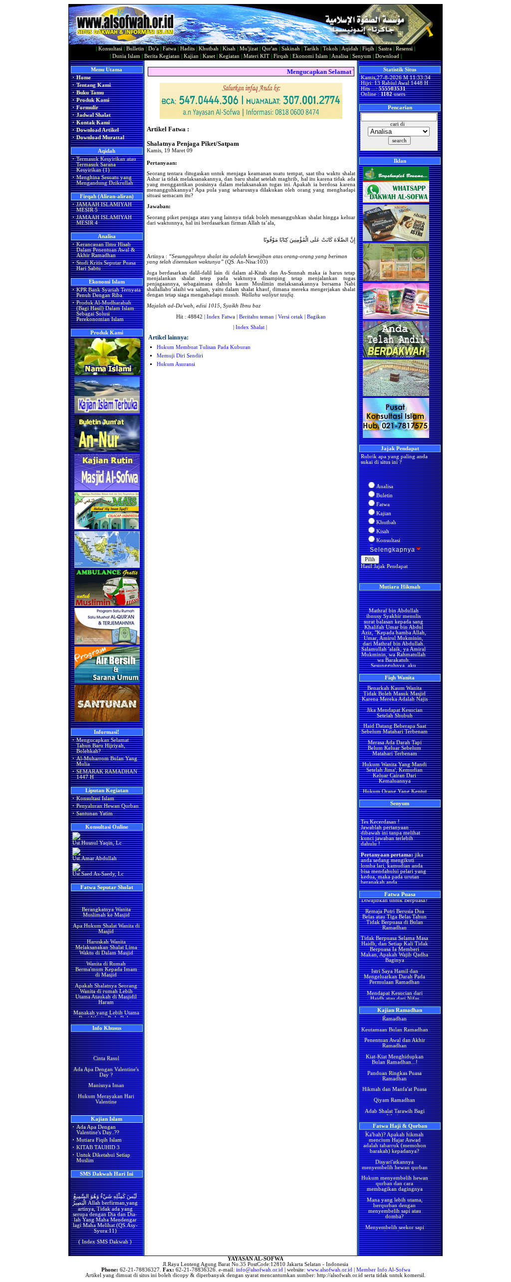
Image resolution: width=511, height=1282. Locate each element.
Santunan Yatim (94, 813)
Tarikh (311, 48)
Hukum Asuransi (176, 364)
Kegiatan (229, 56)
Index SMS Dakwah (105, 1234)
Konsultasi (110, 48)
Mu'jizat (249, 48)
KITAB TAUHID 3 (98, 1147)
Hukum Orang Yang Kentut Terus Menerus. (394, 781)
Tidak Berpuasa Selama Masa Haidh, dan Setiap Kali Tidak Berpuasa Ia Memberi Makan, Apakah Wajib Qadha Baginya (394, 936)
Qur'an (269, 48)
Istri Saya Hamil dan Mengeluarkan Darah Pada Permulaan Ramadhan (394, 963)
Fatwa (169, 48)
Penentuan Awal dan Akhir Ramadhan (394, 1029)
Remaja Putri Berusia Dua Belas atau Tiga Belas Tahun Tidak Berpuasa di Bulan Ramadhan (394, 906)
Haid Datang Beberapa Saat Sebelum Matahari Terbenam (394, 715)
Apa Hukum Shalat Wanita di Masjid (105, 915)
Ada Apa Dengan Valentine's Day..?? (97, 1129)
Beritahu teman (256, 317)
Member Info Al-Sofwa (383, 1270)
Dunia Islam (126, 56)
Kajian (191, 56)
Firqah (280, 56)
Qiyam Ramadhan (394, 1087)
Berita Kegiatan (162, 56)
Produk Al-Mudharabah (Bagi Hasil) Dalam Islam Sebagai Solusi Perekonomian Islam (105, 311)
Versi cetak (290, 317)
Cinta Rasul (106, 1051)
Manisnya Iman (106, 1078)
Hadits (187, 48)
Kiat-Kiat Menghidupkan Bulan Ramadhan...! (394, 1046)
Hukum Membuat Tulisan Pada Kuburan (204, 347)
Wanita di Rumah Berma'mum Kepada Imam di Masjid (106, 956)
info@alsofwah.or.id (259, 1270)
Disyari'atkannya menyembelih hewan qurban (394, 1151)
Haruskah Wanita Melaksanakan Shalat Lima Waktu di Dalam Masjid (106, 934)
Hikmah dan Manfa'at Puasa (394, 1076)
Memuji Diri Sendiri (180, 355)
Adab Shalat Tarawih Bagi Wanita (394, 1100)
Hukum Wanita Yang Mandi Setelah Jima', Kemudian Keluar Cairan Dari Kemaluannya (394, 759)
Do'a (153, 48)
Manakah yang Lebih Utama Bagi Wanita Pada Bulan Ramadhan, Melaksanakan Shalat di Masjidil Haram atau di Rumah (106, 1010)
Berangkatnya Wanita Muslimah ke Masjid (105, 898)
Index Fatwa (221, 317)
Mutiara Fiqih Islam (99, 1140)
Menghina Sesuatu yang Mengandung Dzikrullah (104, 180)
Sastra (385, 48)
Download (387, 56)
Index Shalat (250, 327)
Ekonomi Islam (310, 56)
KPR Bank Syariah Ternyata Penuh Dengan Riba (108, 292)
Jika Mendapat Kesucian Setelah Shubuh (394, 699)
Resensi (404, 48)
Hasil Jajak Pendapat (384, 566)
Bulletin (135, 48)
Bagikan (316, 317)
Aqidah (349, 48)
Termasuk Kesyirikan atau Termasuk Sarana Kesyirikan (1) (106, 164)
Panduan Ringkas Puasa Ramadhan (394, 1062)
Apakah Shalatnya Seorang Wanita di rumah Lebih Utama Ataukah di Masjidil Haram (106, 980)
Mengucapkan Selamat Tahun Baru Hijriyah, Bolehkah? (102, 745)
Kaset (209, 56)
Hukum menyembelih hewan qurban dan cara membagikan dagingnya (394, 1170)
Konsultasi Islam (95, 798)
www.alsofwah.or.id (329, 1270)
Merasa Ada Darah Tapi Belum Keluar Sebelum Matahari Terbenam (394, 734)
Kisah (229, 48)
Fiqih (368, 48)
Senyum (361, 56)
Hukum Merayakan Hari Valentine (106, 1092)
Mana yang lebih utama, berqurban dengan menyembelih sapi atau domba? (394, 1195)
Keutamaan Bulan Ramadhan (394, 1016)
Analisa (339, 56)
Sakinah (290, 48)
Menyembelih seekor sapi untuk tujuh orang (394, 1217)
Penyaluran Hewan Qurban (107, 806)
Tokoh (330, 48)
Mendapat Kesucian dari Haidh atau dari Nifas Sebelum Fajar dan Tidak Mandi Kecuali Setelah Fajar (394, 988)
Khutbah (209, 48)
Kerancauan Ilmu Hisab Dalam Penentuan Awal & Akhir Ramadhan (105, 250)
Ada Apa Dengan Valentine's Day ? (106, 1065)
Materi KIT (256, 56)
